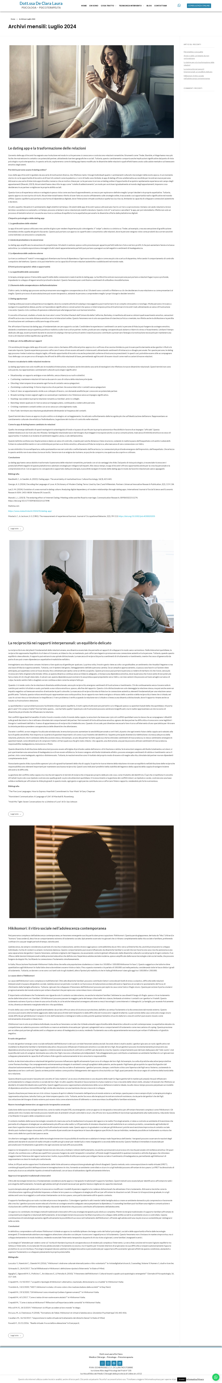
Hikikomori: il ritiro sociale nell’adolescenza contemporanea (57, 928)
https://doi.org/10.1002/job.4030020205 (137, 516)
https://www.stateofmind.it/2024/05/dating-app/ (30, 511)
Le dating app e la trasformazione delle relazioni (47, 148)
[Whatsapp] (102, 1363)
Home (13, 19)
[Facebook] (114, 1363)
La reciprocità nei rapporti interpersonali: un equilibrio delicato (59, 643)
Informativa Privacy (195, 1379)
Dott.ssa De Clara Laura (41, 3)
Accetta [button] (181, 1379)
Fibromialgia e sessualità (193, 52)
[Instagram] (108, 1363)
